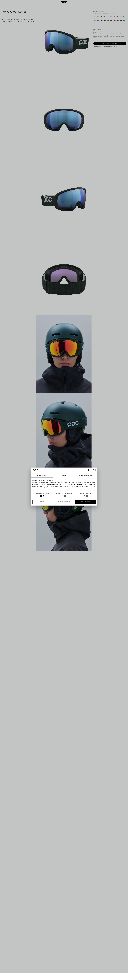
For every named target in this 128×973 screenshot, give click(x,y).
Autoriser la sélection (64, 501)
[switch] (64, 496)
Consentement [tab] (41, 475)
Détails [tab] (64, 475)
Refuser (42, 501)
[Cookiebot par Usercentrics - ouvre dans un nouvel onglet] (89, 470)
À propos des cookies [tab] (86, 475)
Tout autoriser (85, 501)
